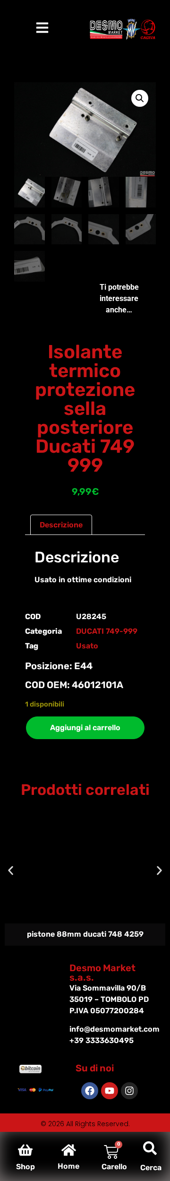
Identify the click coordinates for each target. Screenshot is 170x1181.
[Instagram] (129, 1090)
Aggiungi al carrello (85, 727)
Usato (87, 645)
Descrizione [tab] (61, 524)
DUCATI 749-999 (106, 631)
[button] (139, 98)
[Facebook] (89, 1090)
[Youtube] (109, 1090)
